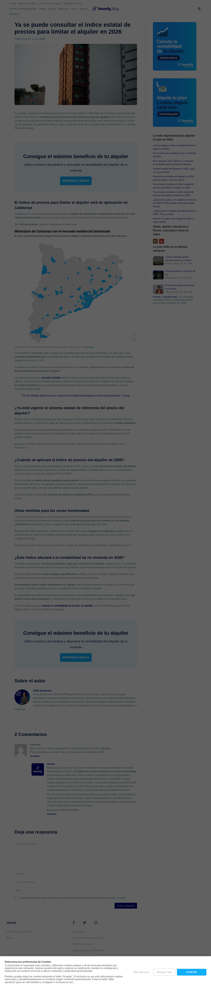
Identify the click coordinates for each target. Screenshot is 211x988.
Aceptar (191, 972)
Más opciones (141, 972)
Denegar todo (164, 972)
